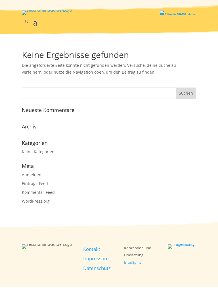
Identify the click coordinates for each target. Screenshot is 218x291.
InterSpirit (132, 262)
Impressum (96, 258)
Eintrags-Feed (35, 183)
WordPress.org (36, 201)
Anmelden (31, 174)
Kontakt (91, 249)
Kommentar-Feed (38, 192)
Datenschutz (97, 268)
